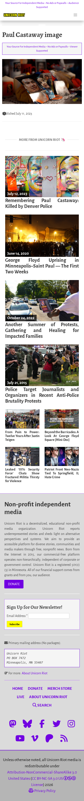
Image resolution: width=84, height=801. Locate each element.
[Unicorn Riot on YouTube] (20, 738)
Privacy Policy (45, 791)
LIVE (20, 697)
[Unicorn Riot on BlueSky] (27, 723)
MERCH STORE (59, 689)
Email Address (17, 616)
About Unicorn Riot (34, 673)
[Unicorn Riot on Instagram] (71, 723)
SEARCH (44, 705)
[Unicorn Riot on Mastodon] (12, 723)
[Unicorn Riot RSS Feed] (64, 738)
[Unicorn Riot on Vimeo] (34, 738)
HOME (17, 689)
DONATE (14, 584)
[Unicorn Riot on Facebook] (42, 723)
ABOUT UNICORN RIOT (48, 697)
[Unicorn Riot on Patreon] (49, 738)
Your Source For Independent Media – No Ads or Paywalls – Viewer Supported (42, 48)
